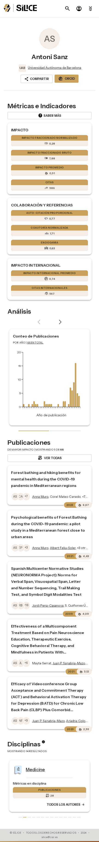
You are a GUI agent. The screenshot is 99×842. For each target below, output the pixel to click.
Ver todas (50, 458)
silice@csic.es (49, 837)
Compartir (36, 79)
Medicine (35, 769)
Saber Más (49, 115)
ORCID (66, 79)
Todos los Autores (66, 804)
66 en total (35, 342)
